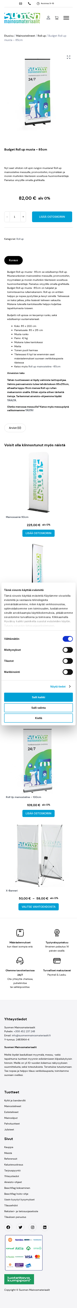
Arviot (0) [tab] (15, 428)
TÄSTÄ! (29, 410)
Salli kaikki (38, 697)
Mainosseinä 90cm (17, 517)
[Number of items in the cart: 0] (57, 18)
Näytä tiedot (58, 686)
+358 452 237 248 (24, 1031)
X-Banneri (12, 890)
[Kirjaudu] (48, 17)
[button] (68, 57)
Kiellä (38, 718)
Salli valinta (38, 707)
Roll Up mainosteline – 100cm (23, 797)
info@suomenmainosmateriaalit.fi (31, 1035)
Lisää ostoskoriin (52, 217)
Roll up (42, 36)
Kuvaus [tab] (13, 260)
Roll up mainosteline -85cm (44, 366)
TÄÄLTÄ (11, 400)
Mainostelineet (25, 36)
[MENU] (66, 17)
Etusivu (9, 36)
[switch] (68, 650)
